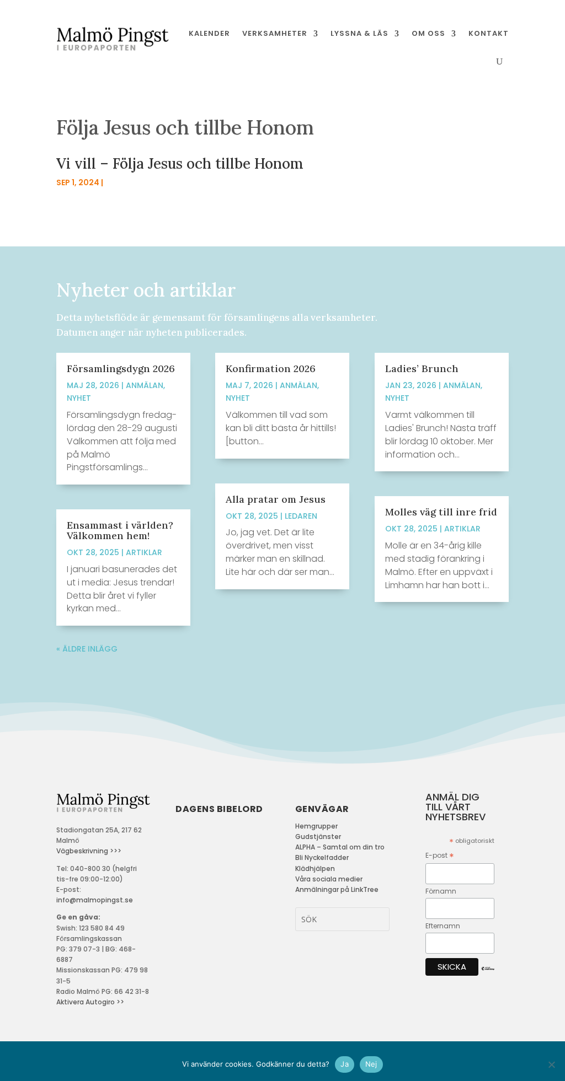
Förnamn (440, 891)
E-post (439, 856)
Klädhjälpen (315, 868)
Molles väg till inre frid (441, 511)
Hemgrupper (316, 826)
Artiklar (144, 552)
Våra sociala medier (329, 879)
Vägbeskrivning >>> (88, 851)
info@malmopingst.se (94, 900)
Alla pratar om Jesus (276, 499)
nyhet (79, 398)
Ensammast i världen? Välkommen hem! (120, 530)
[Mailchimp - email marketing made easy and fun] (488, 977)
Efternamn (442, 926)
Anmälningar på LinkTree (337, 889)
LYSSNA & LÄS (359, 33)
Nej (371, 1064)
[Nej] (551, 1064)
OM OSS (428, 33)
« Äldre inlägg (87, 648)
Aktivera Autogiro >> (90, 1002)
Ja (344, 1064)
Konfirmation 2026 (271, 368)
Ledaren (301, 515)
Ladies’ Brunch (422, 368)
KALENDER (209, 33)
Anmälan (144, 385)
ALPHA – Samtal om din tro (340, 847)
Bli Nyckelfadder (322, 857)
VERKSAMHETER (274, 33)
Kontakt (488, 33)
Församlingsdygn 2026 (121, 368)
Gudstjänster (318, 836)
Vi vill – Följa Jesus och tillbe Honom (179, 163)
